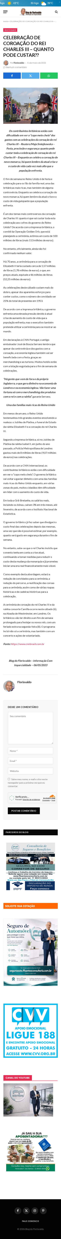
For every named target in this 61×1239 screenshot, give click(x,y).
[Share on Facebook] (12, 76)
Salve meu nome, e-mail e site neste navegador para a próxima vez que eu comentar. (27, 782)
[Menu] (5, 11)
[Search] (56, 11)
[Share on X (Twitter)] (30, 76)
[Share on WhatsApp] (49, 76)
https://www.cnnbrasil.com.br (27, 643)
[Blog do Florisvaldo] (31, 11)
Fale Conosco (30, 1221)
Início (5, 21)
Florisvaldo (19, 62)
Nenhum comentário (16, 67)
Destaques (10, 30)
